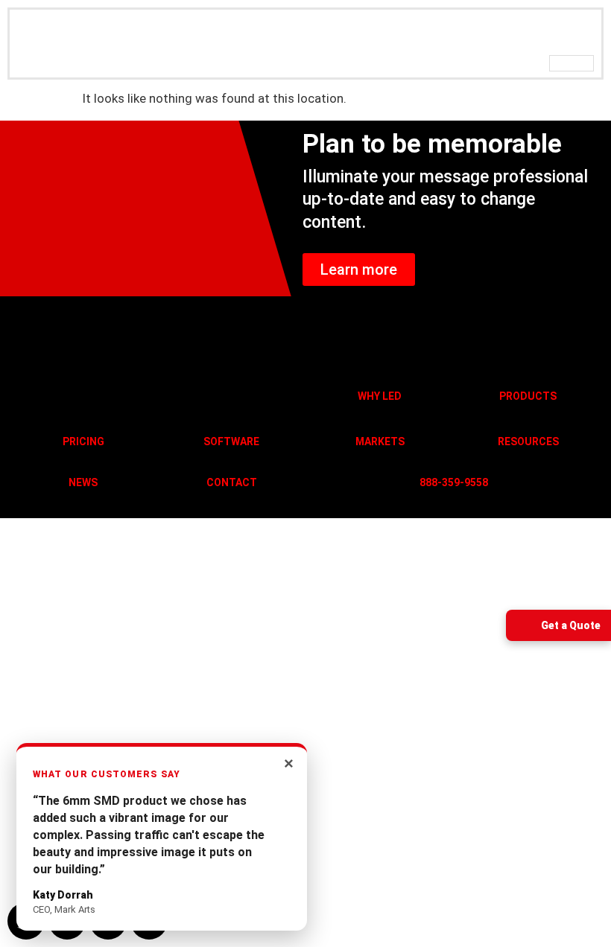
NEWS (83, 482)
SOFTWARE (231, 441)
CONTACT (231, 482)
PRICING (83, 441)
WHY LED (380, 396)
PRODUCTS (528, 396)
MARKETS (380, 441)
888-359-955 (451, 482)
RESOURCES (528, 441)
